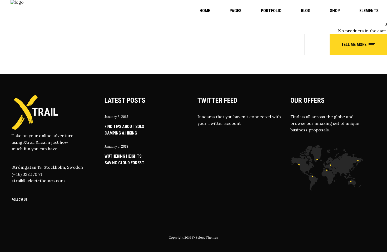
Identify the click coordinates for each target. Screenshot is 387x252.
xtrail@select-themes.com (38, 180)
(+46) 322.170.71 (27, 174)
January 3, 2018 (116, 117)
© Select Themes (205, 237)
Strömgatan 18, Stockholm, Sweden (47, 167)
